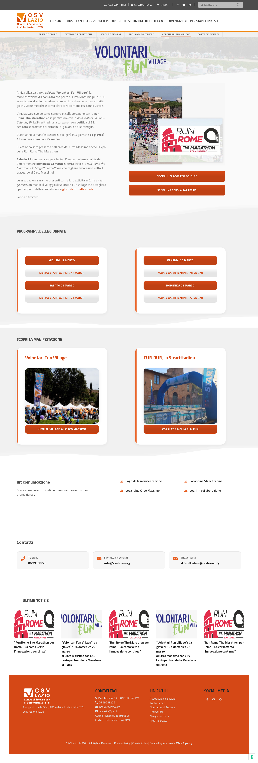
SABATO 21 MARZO (62, 285)
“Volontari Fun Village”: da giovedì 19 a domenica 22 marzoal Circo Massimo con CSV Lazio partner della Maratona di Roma (81, 653)
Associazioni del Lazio (163, 698)
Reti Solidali (156, 712)
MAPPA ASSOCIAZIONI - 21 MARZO (61, 298)
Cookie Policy (140, 743)
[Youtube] (183, 4)
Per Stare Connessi (204, 21)
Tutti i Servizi (157, 703)
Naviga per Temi (159, 716)
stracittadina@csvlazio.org (199, 563)
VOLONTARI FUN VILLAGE (176, 34)
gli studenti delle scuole (77, 189)
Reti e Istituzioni (131, 21)
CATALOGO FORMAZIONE (78, 34)
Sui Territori (107, 21)
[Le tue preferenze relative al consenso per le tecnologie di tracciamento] (252, 757)
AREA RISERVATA (142, 5)
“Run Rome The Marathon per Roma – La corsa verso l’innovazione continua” (34, 647)
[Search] (238, 5)
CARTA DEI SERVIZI (208, 34)
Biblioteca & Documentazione (166, 21)
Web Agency (184, 743)
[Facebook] (178, 4)
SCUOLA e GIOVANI (110, 34)
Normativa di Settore (162, 707)
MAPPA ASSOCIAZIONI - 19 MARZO (61, 273)
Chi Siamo (56, 21)
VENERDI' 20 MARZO (180, 260)
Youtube (213, 699)
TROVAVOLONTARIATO (141, 34)
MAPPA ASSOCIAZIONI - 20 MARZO (180, 273)
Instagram (220, 699)
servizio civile (48, 34)
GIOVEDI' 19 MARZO (62, 260)
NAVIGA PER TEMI (116, 5)
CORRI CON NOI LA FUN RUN (180, 429)
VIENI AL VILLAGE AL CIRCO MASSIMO (62, 429)
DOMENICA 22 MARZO (180, 285)
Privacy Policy (122, 743)
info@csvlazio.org (117, 563)
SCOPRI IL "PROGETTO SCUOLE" (177, 176)
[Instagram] (189, 4)
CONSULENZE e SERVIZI (80, 21)
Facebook (207, 699)
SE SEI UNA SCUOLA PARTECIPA (177, 190)
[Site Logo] (30, 21)
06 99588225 (37, 563)
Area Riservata (158, 720)
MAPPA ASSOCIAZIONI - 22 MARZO (180, 298)
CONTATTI (164, 5)
